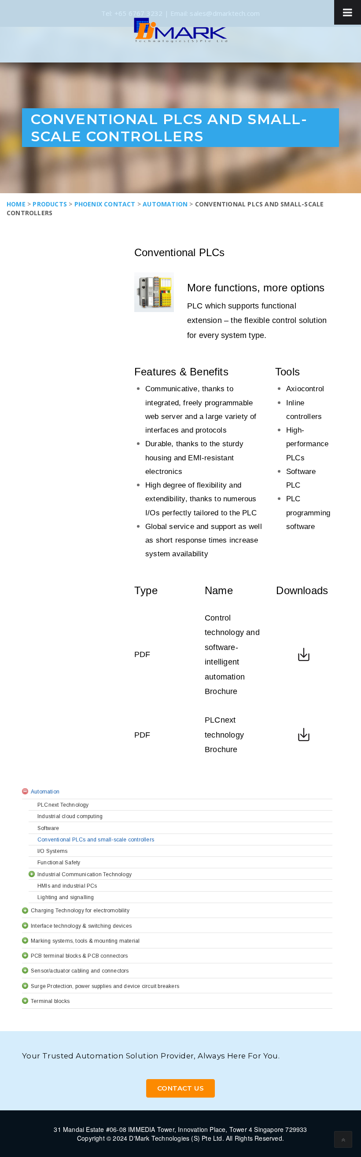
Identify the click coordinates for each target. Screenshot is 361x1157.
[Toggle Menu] (347, 12)
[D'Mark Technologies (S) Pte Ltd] (180, 30)
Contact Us (180, 1088)
